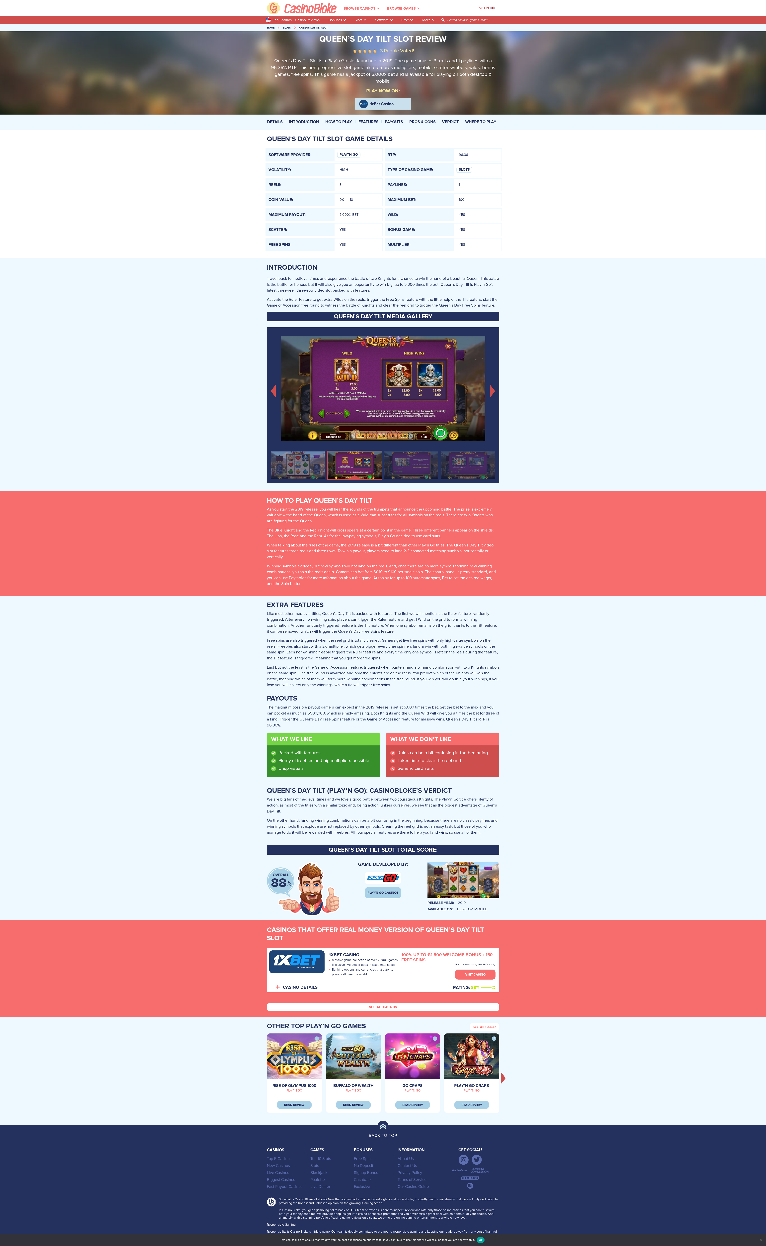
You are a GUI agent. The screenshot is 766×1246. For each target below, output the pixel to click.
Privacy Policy (410, 1172)
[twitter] (477, 1160)
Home (270, 28)
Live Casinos (278, 1172)
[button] (273, 390)
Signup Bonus (366, 1172)
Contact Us (407, 1165)
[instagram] (464, 1160)
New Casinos (278, 1165)
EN (486, 8)
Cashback (362, 1179)
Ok (481, 1239)
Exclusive (362, 1186)
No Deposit (363, 1165)
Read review (294, 1104)
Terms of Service (412, 1179)
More (426, 20)
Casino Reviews (307, 20)
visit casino (475, 974)
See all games (485, 1027)
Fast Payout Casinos (284, 1186)
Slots (358, 20)
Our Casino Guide (413, 1186)
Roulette (317, 1179)
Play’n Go (349, 154)
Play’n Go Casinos (383, 892)
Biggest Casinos (281, 1179)
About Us (406, 1158)
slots (287, 28)
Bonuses (335, 20)
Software (382, 20)
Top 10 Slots (320, 1158)
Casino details (300, 987)
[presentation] (503, 1078)
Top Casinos (282, 20)
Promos (407, 20)
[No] (761, 1240)
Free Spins (363, 1158)
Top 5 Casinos (279, 1158)
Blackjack (318, 1172)
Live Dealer (320, 1186)
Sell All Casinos (383, 1007)
